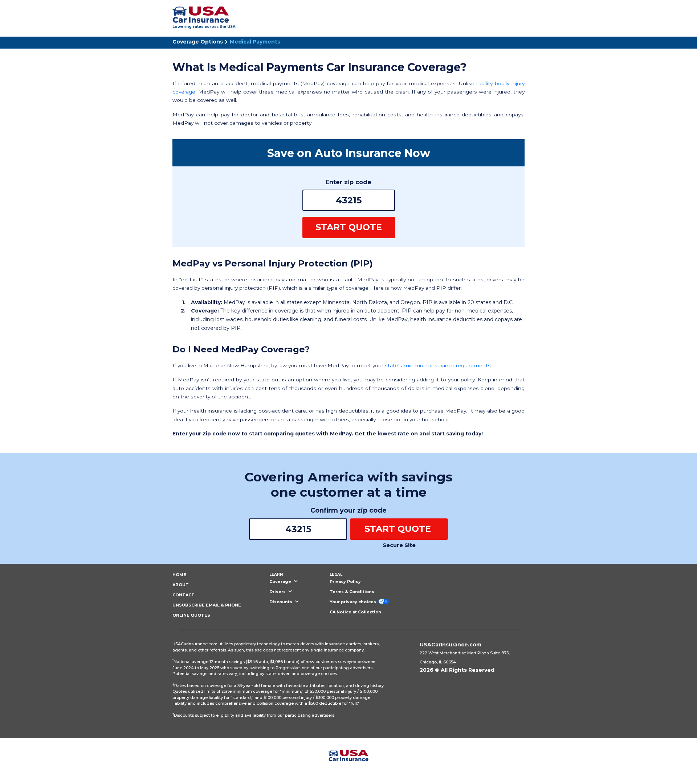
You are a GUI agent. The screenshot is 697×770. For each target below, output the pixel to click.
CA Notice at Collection (355, 611)
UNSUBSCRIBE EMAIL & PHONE (206, 605)
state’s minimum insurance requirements (438, 365)
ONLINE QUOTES (191, 615)
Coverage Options (197, 41)
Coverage (280, 581)
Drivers (278, 591)
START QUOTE (348, 227)
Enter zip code (348, 182)
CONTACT (183, 594)
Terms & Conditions (352, 591)
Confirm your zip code (348, 510)
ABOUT (180, 584)
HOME (179, 574)
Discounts (281, 601)
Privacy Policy (345, 581)
